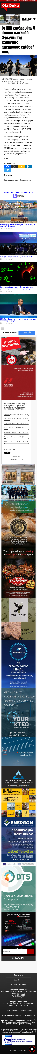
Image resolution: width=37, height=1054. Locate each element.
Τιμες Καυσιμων (23, 0)
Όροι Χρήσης (18, 980)
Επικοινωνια (33, 0)
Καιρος (15, 0)
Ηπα (2, 329)
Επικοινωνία (18, 975)
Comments (16, 456)
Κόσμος (27, 83)
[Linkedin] (28, 166)
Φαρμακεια (9, 0)
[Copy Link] (21, 166)
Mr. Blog (20, 83)
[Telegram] (7, 170)
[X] (14, 166)
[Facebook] (7, 166)
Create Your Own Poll (16, 459)
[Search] (30, 951)
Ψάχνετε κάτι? (18, 948)
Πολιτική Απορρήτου (18, 985)
